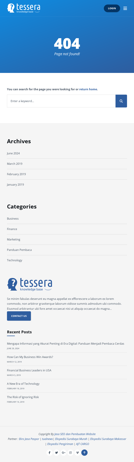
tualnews (47, 439)
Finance (12, 229)
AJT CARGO (82, 444)
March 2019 (14, 164)
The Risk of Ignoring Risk (23, 397)
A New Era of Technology (23, 384)
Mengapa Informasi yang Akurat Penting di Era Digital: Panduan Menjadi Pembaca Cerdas (65, 344)
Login (112, 8)
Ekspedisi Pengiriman (60, 444)
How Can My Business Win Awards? (30, 357)
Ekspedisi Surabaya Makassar (108, 439)
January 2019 (15, 184)
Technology (14, 260)
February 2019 (16, 174)
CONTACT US (19, 316)
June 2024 (13, 153)
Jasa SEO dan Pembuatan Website (75, 434)
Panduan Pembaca (19, 250)
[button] (125, 8)
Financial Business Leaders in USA (29, 370)
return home (88, 89)
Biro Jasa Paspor (29, 439)
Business (13, 218)
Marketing (13, 239)
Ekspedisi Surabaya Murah (71, 439)
